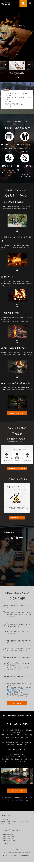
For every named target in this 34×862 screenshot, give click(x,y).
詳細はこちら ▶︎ (8, 33)
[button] (18, 77)
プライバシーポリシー (9, 852)
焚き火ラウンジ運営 (8, 837)
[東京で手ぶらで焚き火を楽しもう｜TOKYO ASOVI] (5, 3)
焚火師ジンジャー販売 (9, 840)
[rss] (17, 849)
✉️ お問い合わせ (6, 844)
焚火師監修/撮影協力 (9, 835)
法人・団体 (27, 852)
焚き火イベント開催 (8, 839)
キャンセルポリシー (19, 852)
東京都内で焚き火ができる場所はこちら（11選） (19, 690)
